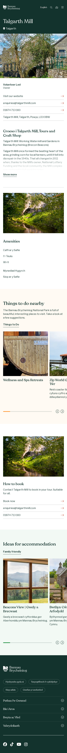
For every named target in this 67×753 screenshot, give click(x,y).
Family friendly (12, 551)
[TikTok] (12, 744)
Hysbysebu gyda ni (15, 682)
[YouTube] (19, 744)
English (43, 8)
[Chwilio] (51, 7)
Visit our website (13, 96)
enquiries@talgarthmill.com (19, 103)
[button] (57, 411)
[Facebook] (5, 744)
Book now (9, 501)
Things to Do (11, 324)
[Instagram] (26, 744)
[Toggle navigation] (62, 7)
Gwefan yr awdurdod (33, 690)
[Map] (57, 7)
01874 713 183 (11, 110)
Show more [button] (10, 174)
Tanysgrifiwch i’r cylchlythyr (44, 682)
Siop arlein (11, 690)
